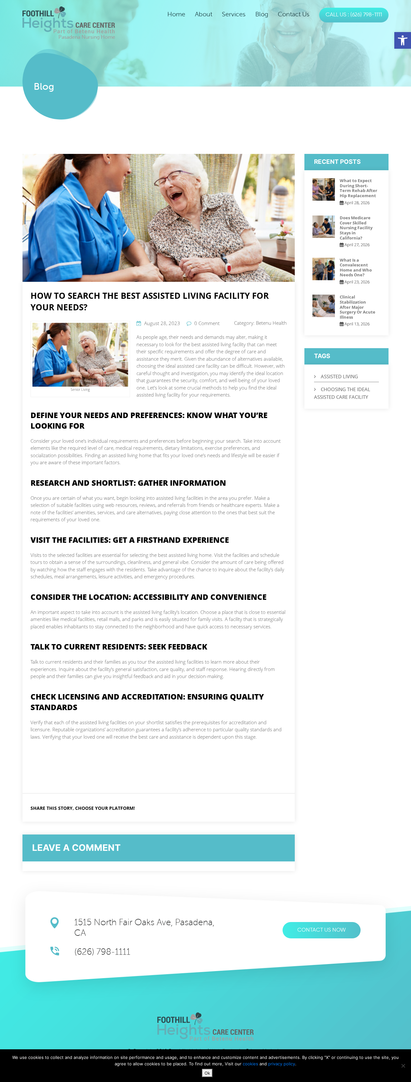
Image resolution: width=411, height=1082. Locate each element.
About (203, 14)
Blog (261, 14)
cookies (251, 1063)
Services (234, 14)
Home (176, 14)
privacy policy (281, 1063)
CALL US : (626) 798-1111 (354, 15)
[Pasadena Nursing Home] (68, 19)
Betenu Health (271, 323)
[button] (402, 40)
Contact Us (294, 14)
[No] (403, 1065)
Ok (207, 1073)
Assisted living (339, 376)
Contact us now (321, 930)
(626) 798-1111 (102, 952)
